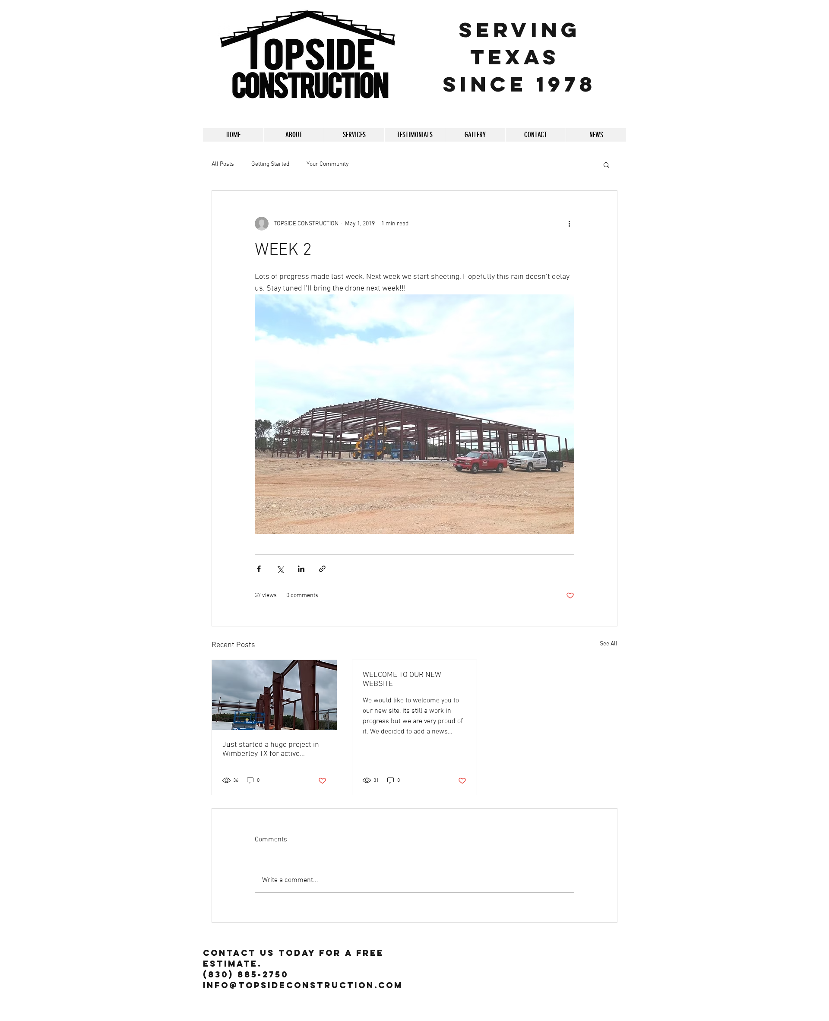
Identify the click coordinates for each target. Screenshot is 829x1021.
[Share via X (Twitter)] (280, 569)
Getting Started (270, 164)
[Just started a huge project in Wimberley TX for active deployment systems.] (274, 695)
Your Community (328, 164)
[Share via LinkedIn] (301, 569)
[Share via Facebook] (259, 569)
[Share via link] (322, 569)
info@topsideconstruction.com (303, 985)
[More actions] (569, 223)
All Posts (223, 164)
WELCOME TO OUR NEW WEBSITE (402, 679)
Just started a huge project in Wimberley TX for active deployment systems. (270, 749)
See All (608, 644)
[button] (475, 135)
